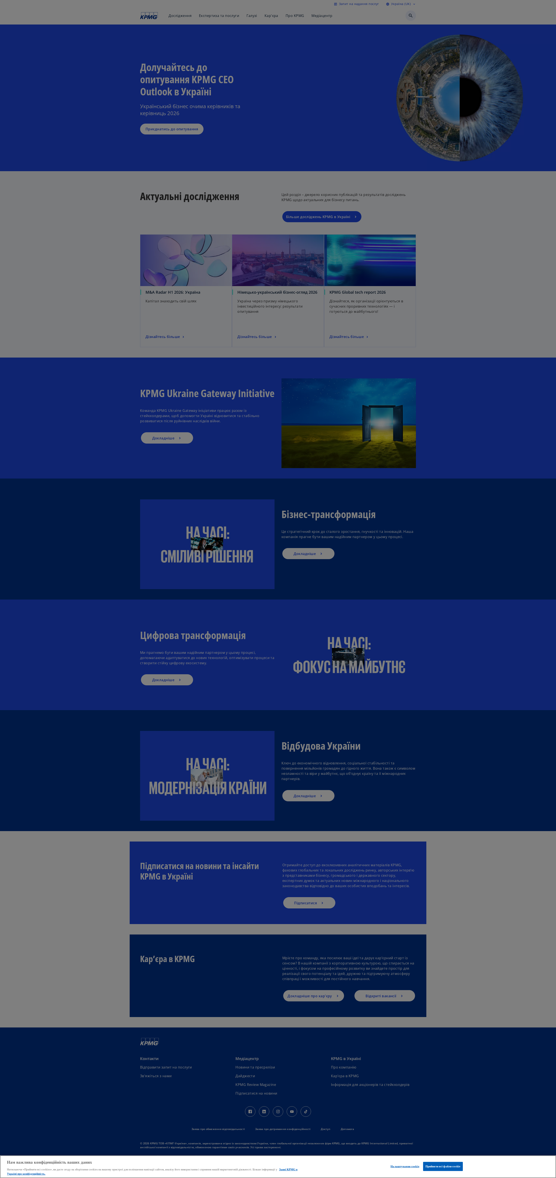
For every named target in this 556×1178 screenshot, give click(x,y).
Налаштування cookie (405, 1166)
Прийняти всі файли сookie (442, 1166)
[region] (278, 1166)
